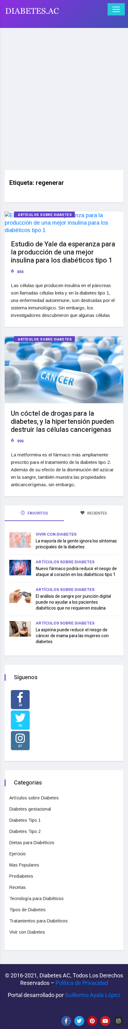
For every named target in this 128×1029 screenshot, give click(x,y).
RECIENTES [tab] (96, 513)
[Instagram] (118, 1021)
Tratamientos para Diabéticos (38, 920)
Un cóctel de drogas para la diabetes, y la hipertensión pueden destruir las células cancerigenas (62, 422)
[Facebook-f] (66, 1021)
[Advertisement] (64, 97)
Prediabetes (21, 876)
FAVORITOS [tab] (37, 513)
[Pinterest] (92, 1021)
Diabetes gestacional (30, 809)
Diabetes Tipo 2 (25, 831)
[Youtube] (105, 1021)
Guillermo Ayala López (92, 995)
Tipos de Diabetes (27, 909)
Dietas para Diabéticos (31, 842)
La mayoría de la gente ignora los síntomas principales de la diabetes (76, 544)
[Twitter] (79, 1021)
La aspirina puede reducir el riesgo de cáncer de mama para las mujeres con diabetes (72, 636)
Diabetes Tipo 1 (25, 820)
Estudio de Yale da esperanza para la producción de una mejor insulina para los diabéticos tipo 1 (63, 252)
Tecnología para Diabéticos (36, 898)
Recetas (17, 887)
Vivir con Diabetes (56, 534)
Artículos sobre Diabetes (45, 214)
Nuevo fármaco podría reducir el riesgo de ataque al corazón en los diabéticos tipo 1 (76, 571)
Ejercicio (17, 853)
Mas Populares (24, 864)
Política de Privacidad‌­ (82, 983)
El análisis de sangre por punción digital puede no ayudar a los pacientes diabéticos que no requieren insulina (73, 602)
